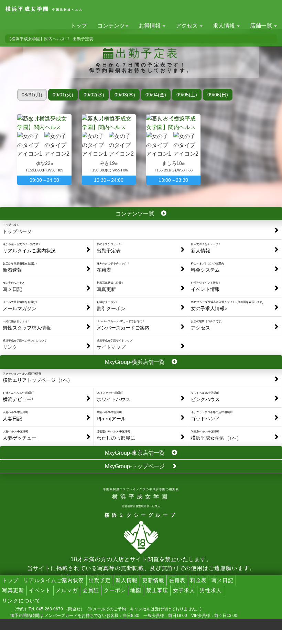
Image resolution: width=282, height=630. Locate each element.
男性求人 (211, 590)
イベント (40, 590)
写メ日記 (222, 580)
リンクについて (21, 600)
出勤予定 (100, 580)
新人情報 (127, 580)
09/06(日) (217, 94)
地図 (135, 590)
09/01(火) (63, 94)
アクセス (187, 26)
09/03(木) (125, 94)
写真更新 (13, 590)
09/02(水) (94, 94)
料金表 (198, 580)
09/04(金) (155, 94)
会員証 (91, 590)
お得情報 (150, 26)
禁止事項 (157, 590)
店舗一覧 (261, 26)
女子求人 (184, 590)
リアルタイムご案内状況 (53, 580)
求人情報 (224, 26)
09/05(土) (186, 94)
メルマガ (67, 590)
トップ (78, 26)
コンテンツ (111, 26)
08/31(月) (32, 94)
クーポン (115, 590)
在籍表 (177, 580)
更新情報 (153, 580)
